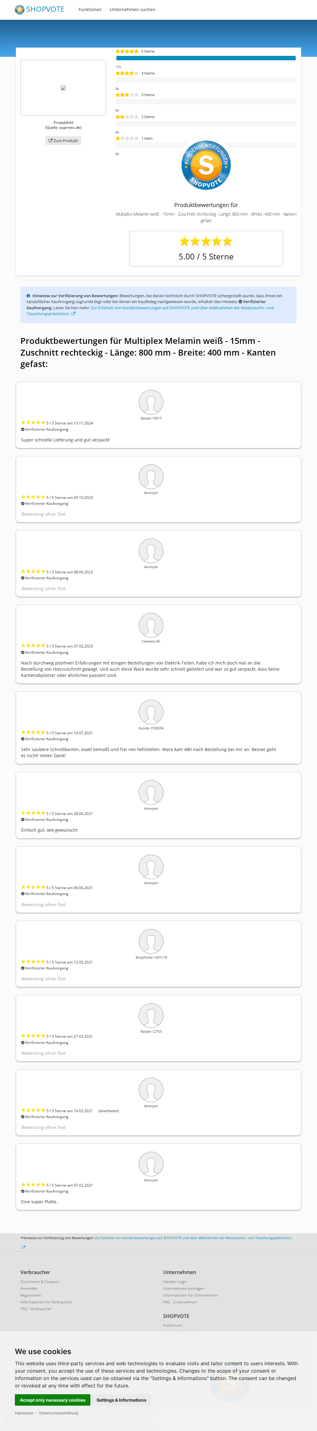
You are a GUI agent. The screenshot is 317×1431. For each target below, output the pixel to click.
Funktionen (90, 9)
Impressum (24, 1413)
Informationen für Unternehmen (190, 1295)
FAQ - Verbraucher (36, 1308)
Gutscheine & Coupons (39, 1281)
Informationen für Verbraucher (46, 1302)
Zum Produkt (65, 140)
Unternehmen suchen (132, 9)
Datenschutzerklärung (58, 1413)
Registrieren (30, 1295)
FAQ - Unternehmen (180, 1302)
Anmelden (29, 1288)
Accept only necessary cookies (52, 1400)
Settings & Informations (121, 1400)
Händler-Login (175, 1281)
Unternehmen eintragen (183, 1288)
